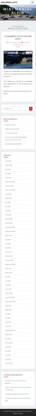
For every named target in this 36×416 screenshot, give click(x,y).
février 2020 (8, 343)
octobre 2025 (9, 186)
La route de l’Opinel (11, 133)
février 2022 (8, 293)
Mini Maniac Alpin (9, 2)
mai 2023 (8, 244)
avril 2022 (8, 285)
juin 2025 (8, 202)
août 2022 (8, 268)
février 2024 (8, 223)
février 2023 (8, 256)
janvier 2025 (9, 219)
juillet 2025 (8, 198)
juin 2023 (8, 239)
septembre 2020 (10, 330)
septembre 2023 (10, 231)
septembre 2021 (10, 301)
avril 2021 (8, 322)
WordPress (28, 411)
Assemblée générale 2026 (13, 144)
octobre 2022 (9, 260)
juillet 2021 (8, 310)
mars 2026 (8, 178)
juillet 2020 (8, 334)
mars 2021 (8, 326)
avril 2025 (8, 211)
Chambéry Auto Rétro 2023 (19, 394)
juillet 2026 (8, 165)
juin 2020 (8, 339)
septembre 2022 (10, 264)
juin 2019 (8, 351)
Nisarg (21, 413)
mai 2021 (8, 318)
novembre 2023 (10, 227)
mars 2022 (8, 289)
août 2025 (8, 194)
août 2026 (8, 161)
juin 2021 (8, 314)
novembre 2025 (10, 182)
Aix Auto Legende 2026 (12, 129)
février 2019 (8, 363)
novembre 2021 (10, 297)
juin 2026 (8, 169)
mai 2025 (8, 206)
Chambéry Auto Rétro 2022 (18, 37)
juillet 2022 (8, 272)
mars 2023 (8, 252)
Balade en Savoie (10, 125)
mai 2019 (8, 355)
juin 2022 (8, 277)
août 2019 (8, 347)
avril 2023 (8, 248)
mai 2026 (8, 173)
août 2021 (8, 306)
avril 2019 (8, 359)
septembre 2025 (10, 190)
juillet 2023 (8, 235)
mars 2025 (8, 215)
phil (24, 42)
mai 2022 (8, 281)
